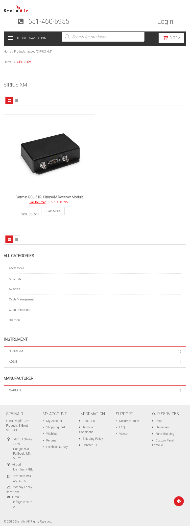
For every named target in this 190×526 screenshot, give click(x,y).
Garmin (15, 390)
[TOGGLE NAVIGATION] (10, 38)
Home (7, 51)
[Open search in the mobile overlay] (103, 37)
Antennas (15, 278)
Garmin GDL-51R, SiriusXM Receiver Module (49, 197)
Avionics (14, 289)
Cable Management (21, 299)
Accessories (16, 268)
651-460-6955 (48, 22)
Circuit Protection (20, 310)
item (175, 38)
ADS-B (13, 361)
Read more (53, 211)
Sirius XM (16, 351)
